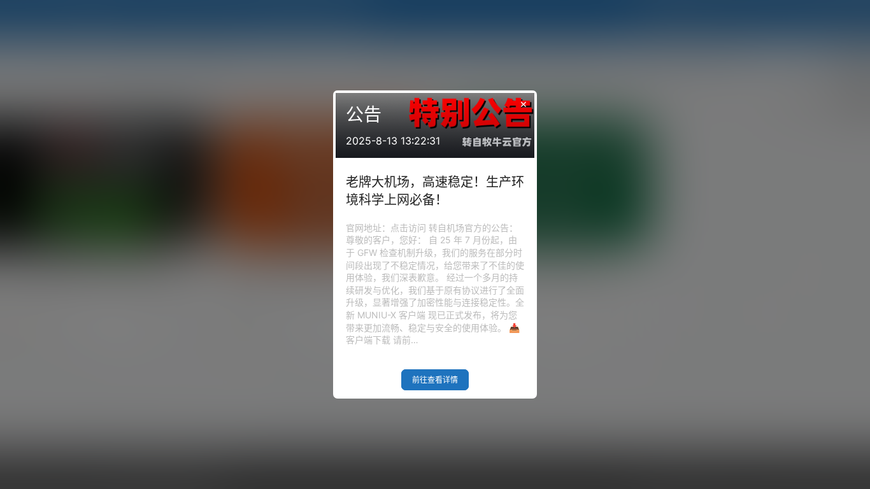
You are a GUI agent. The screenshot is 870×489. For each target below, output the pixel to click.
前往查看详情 (435, 380)
